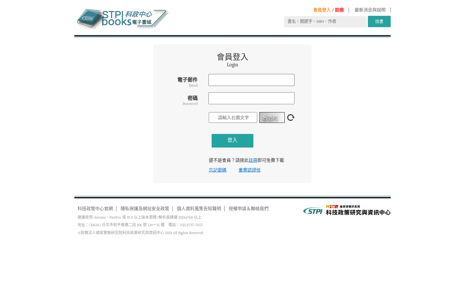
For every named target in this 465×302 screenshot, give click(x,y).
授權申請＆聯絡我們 (249, 208)
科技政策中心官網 (95, 208)
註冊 (339, 10)
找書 (379, 21)
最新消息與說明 (370, 10)
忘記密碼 (217, 170)
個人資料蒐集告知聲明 (199, 208)
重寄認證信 (250, 170)
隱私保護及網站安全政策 (145, 208)
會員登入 (322, 10)
